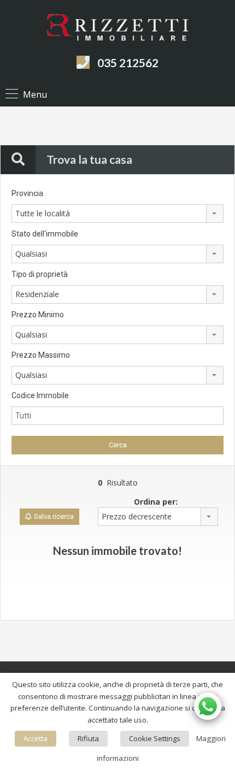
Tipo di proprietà (39, 274)
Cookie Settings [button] (154, 738)
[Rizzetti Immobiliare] (117, 29)
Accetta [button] (36, 738)
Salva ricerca (54, 516)
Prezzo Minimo (37, 314)
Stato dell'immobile (44, 233)
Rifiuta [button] (88, 738)
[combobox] (117, 213)
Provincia (27, 193)
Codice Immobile (40, 395)
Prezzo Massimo (40, 355)
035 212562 (127, 62)
